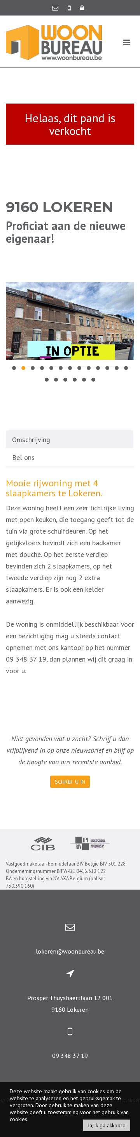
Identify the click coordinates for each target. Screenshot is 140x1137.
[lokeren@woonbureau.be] (56, 8)
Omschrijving (31, 439)
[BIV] (90, 844)
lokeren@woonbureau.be (70, 951)
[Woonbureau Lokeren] (54, 41)
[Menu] (126, 41)
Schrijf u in (70, 781)
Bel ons (23, 457)
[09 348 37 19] (70, 8)
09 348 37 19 (70, 1055)
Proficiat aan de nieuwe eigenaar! (66, 232)
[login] (82, 8)
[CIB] (43, 844)
